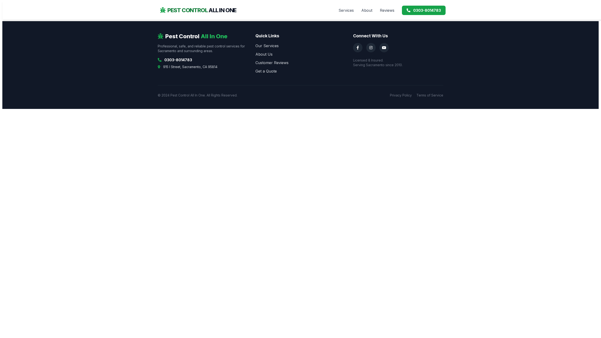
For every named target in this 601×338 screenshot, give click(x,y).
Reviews (387, 10)
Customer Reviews (272, 62)
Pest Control (201, 10)
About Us (264, 54)
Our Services (267, 45)
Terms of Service (429, 95)
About (366, 10)
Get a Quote (266, 71)
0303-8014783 (426, 10)
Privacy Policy (401, 95)
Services (346, 10)
